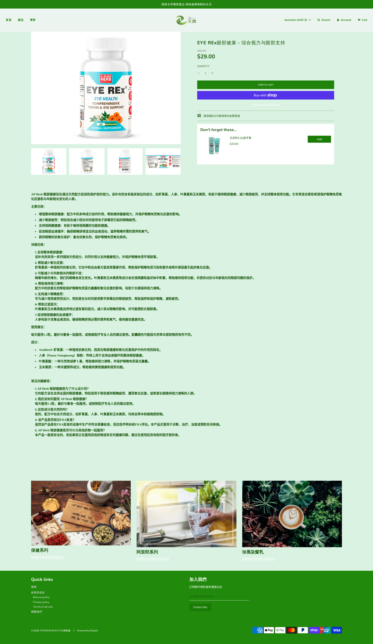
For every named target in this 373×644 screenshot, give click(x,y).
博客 (33, 20)
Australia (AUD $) (296, 20)
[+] (212, 73)
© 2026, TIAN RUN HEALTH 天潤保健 (50, 630)
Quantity (203, 66)
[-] (198, 73)
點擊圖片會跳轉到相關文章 (47, 557)
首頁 (8, 20)
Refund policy (41, 597)
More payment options (266, 104)
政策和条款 (38, 592)
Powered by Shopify (87, 630)
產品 (21, 20)
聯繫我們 (36, 611)
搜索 (34, 587)
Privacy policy (41, 602)
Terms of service (43, 606)
